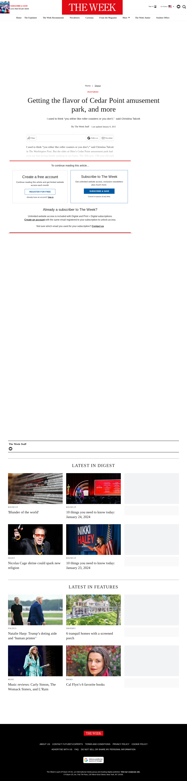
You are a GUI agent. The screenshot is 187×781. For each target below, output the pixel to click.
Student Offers (162, 18)
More (125, 18)
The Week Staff (82, 126)
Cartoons (89, 18)
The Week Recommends (53, 18)
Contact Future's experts (67, 744)
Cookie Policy (140, 744)
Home (88, 86)
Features (93, 92)
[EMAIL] (11, 449)
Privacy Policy (121, 744)
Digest (98, 86)
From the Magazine (108, 18)
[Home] (18, 18)
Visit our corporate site (130, 772)
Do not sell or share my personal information (108, 749)
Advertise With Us (62, 749)
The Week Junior (142, 18)
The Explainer (30, 18)
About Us (45, 744)
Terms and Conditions (97, 744)
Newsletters (75, 18)
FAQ (77, 749)
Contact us (98, 226)
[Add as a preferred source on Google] (93, 760)
